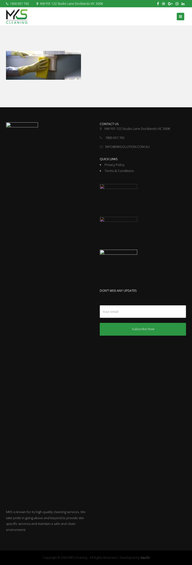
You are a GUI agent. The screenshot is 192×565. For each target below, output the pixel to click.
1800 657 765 (19, 4)
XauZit (145, 557)
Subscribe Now (143, 329)
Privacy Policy (114, 164)
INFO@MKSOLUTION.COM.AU (127, 146)
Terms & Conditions (119, 170)
